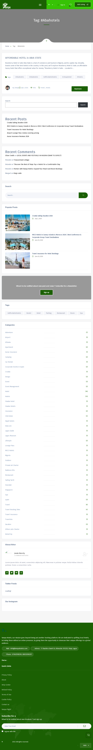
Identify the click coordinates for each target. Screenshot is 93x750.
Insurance (8, 411)
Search (7, 101)
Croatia (7, 372)
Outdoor (8, 460)
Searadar (8, 485)
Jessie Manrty (19, 553)
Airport (7, 337)
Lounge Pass (9, 446)
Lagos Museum (10, 436)
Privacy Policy (7, 675)
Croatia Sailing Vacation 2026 (17, 123)
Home (7, 46)
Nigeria (7, 455)
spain (7, 500)
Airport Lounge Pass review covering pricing (23, 133)
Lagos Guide (9, 431)
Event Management (12, 387)
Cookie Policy (6, 699)
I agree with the (15, 731)
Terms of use (54, 745)
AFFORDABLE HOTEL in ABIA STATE (23, 57)
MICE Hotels (9, 450)
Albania (8, 342)
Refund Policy (7, 690)
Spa (81, 313)
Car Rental (9, 362)
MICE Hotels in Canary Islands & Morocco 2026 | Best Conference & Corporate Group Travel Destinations (45, 126)
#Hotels (80, 77)
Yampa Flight (6, 709)
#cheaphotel (67, 77)
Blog (73, 745)
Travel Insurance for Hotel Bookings (20, 130)
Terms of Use (6, 695)
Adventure (9, 332)
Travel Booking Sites (12, 510)
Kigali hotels (9, 421)
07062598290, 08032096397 (22, 654)
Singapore (9, 490)
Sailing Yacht (9, 480)
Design (7, 377)
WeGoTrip (8, 534)
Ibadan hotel (10, 401)
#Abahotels (19, 77)
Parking (48, 313)
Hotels (48, 88)
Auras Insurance (11, 352)
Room (72, 313)
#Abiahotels (33, 77)
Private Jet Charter (12, 465)
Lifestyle (8, 441)
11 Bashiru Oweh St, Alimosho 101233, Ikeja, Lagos (59, 649)
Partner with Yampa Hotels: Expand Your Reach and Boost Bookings (38, 169)
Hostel (28, 313)
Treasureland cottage (21, 160)
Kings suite (18, 173)
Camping (8, 357)
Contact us (5, 705)
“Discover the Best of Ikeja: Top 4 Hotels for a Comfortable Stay (37, 164)
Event (7, 382)
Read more (78, 89)
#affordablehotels (50, 77)
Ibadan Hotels (10, 406)
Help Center (6, 685)
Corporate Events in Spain (14, 367)
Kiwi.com (8, 426)
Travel (7, 505)
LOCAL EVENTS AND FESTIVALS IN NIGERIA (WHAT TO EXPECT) (39, 155)
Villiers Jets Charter (12, 529)
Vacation (8, 524)
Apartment (9, 347)
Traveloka (8, 519)
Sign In (62, 5)
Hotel (43, 88)
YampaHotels (7, 742)
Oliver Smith (9, 155)
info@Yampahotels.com (18, 649)
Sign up (46, 292)
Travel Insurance (11, 514)
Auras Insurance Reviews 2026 (18, 136)
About (4, 680)
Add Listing (81, 4)
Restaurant (61, 313)
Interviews (9, 416)
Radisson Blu (10, 470)
